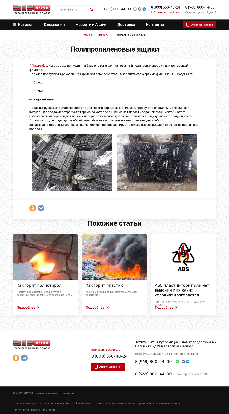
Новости (103, 34)
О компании (54, 24)
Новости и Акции (91, 24)
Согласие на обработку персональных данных (43, 403)
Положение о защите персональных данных (105, 403)
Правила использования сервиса (159, 403)
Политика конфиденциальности (34, 409)
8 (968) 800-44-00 (116, 9)
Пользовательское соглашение (52, 393)
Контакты (155, 24)
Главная (87, 34)
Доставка (126, 24)
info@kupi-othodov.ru (165, 12)
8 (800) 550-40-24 (165, 7)
